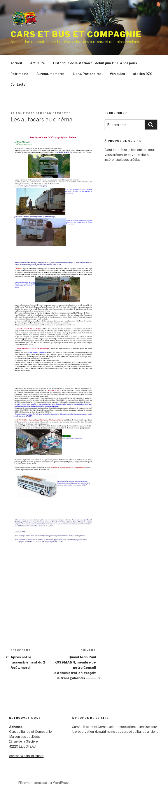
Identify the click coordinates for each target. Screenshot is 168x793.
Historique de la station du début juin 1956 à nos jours (95, 63)
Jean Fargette (57, 113)
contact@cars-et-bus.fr (26, 756)
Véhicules (117, 74)
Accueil (16, 63)
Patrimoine (19, 74)
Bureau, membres (51, 74)
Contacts (17, 84)
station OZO (142, 74)
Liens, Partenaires (87, 74)
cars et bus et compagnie (76, 34)
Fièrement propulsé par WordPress (44, 782)
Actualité (37, 63)
